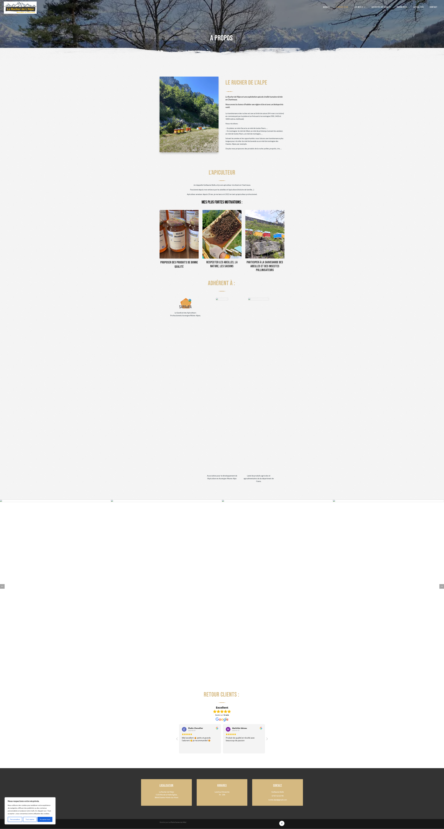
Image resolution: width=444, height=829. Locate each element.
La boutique (179, 237)
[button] (441, 586)
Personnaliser (15, 819)
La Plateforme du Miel (177, 822)
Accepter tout (45, 819)
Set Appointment (265, 237)
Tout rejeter (29, 819)
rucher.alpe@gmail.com (277, 800)
